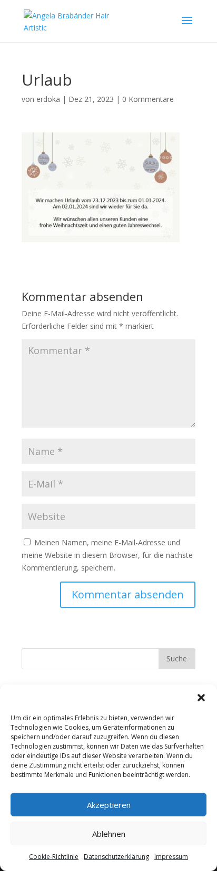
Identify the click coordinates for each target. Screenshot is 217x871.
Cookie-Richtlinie (53, 856)
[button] (201, 697)
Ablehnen (108, 833)
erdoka (48, 99)
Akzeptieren (109, 805)
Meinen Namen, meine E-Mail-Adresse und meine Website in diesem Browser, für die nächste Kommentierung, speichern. (107, 555)
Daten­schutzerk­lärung (116, 856)
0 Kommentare (148, 99)
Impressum (171, 856)
